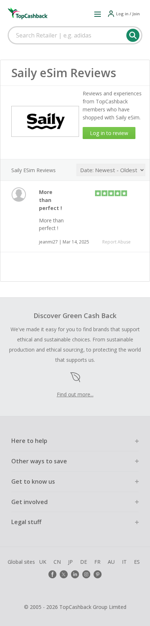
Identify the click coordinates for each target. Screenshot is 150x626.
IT (124, 561)
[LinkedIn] (75, 574)
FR (97, 561)
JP (70, 561)
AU (111, 561)
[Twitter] (64, 574)
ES (137, 561)
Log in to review (109, 133)
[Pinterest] (98, 574)
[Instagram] (86, 574)
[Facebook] (52, 574)
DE (83, 561)
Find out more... (75, 394)
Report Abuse (116, 242)
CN (57, 561)
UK (42, 561)
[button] (97, 14)
